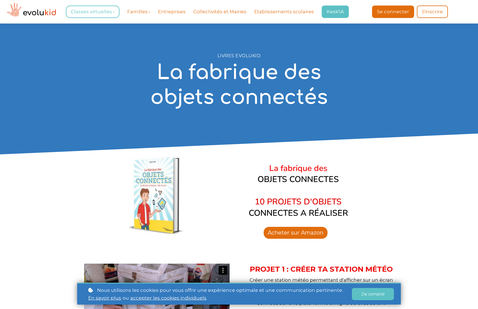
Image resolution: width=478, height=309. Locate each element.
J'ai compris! (373, 294)
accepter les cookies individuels (168, 298)
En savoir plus (104, 298)
